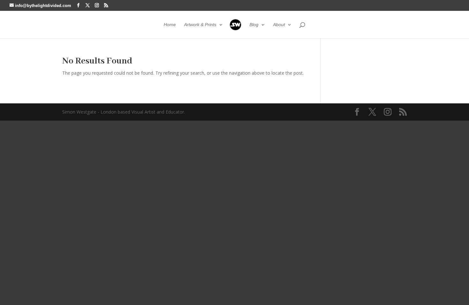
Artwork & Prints (200, 24)
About (279, 24)
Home (170, 24)
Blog (253, 24)
